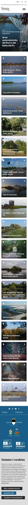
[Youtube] (15, 408)
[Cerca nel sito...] (26, 2)
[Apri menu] (24, 9)
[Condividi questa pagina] (24, 42)
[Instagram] (12, 408)
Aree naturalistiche (8, 30)
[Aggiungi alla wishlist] (22, 42)
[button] (18, 2)
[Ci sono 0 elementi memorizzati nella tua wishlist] (22, 2)
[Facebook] (9, 408)
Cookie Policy (5, 483)
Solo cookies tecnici (12, 488)
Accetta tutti (9, 493)
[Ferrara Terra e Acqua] (6, 9)
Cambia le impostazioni (13, 498)
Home (4, 30)
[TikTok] (18, 408)
